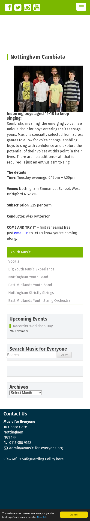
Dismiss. (74, 514)
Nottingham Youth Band (28, 277)
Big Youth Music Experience (31, 269)
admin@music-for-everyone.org (36, 448)
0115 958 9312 (20, 443)
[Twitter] (18, 7)
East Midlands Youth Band (30, 285)
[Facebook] (8, 7)
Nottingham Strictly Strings (31, 293)
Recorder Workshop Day (33, 326)
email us (21, 233)
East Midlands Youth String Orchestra (39, 301)
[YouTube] (37, 7)
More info (42, 517)
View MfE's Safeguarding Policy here (33, 459)
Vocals (13, 261)
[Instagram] (27, 7)
